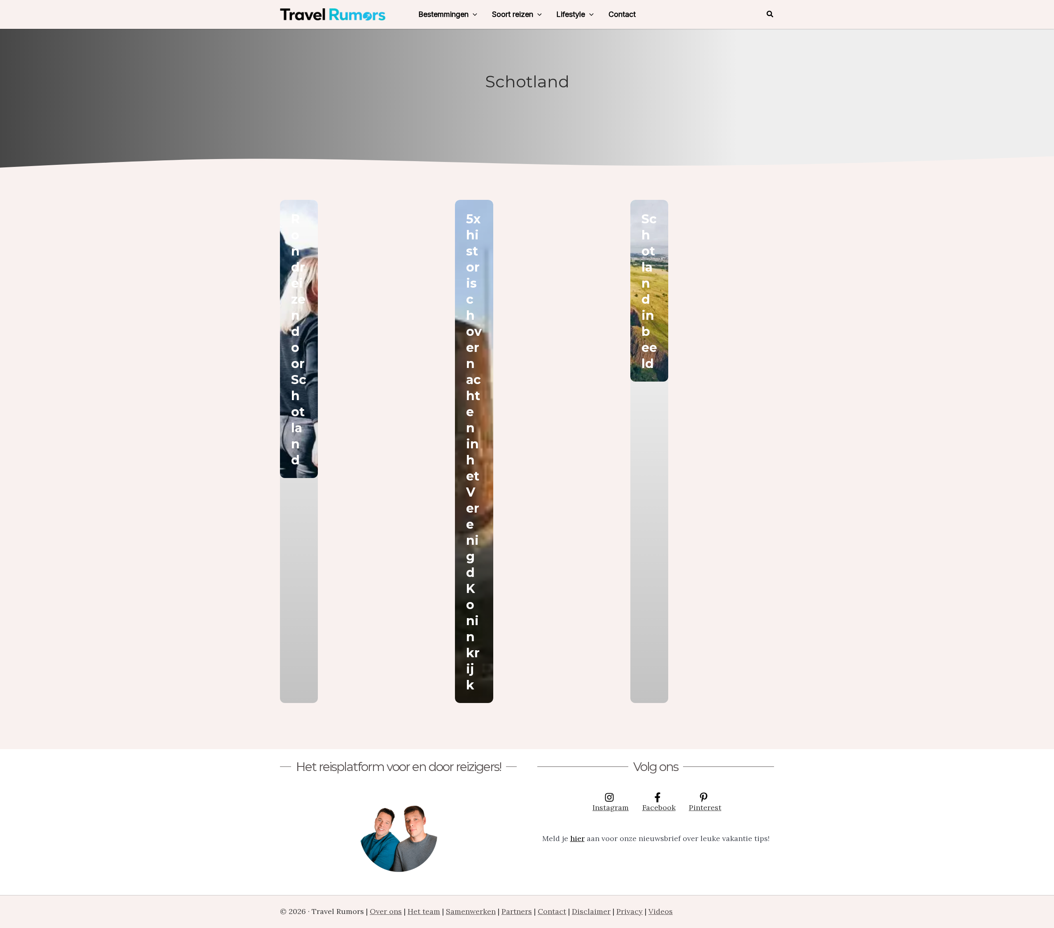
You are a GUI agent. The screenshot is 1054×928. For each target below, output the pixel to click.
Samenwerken (471, 911)
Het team (424, 911)
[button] (473, 14)
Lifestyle (570, 14)
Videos (660, 911)
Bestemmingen (443, 14)
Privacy (629, 911)
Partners (516, 911)
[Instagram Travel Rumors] (398, 832)
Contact (622, 14)
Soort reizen (512, 14)
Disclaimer (591, 911)
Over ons (386, 911)
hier (577, 838)
